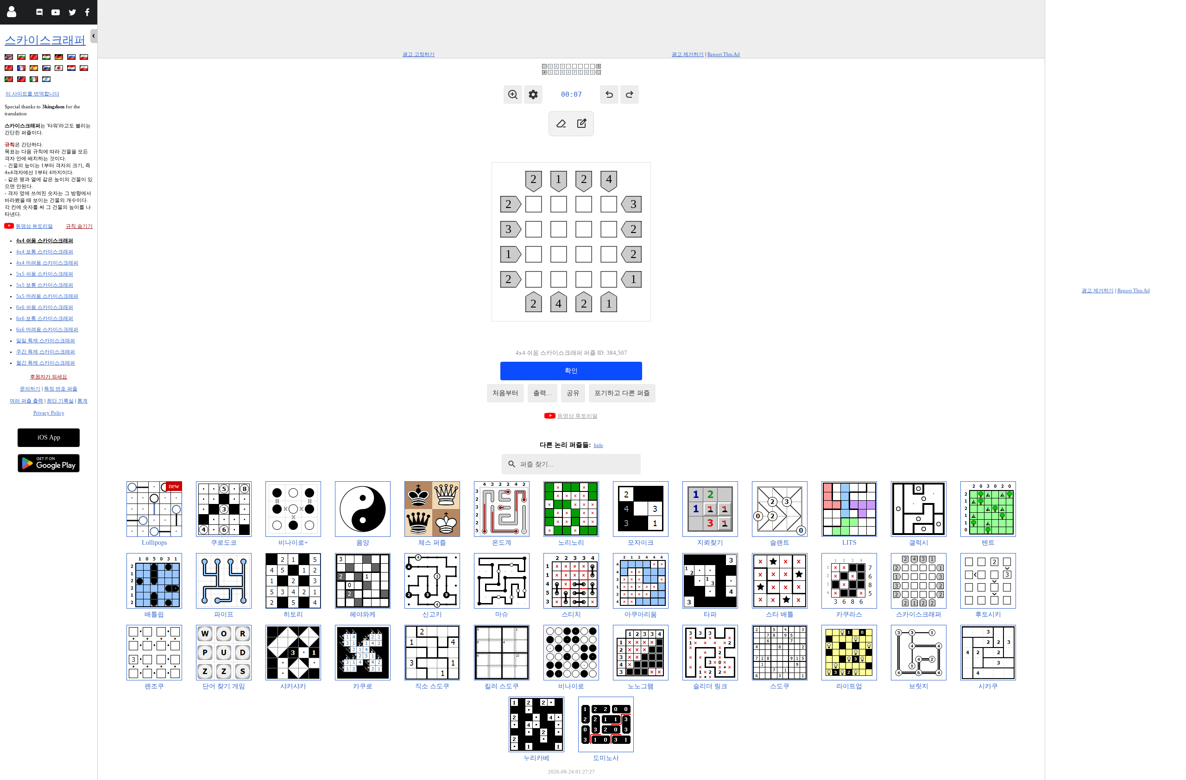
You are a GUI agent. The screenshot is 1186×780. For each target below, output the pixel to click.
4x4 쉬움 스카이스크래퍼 (44, 240)
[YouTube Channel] (57, 13)
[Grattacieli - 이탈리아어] (35, 80)
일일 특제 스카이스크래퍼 (45, 340)
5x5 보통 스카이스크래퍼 (44, 285)
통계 (82, 400)
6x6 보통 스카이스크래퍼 (44, 318)
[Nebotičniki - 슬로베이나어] (47, 69)
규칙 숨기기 (79, 226)
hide (598, 445)
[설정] (533, 94)
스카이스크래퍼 (45, 40)
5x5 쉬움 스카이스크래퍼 (44, 274)
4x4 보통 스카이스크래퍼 (44, 251)
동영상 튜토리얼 (34, 226)
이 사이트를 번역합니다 (32, 93)
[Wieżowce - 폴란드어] (85, 58)
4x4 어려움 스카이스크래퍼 (47, 262)
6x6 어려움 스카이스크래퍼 (47, 329)
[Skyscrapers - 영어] (10, 58)
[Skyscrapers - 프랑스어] (22, 69)
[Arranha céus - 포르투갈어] (10, 80)
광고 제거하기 (688, 54)
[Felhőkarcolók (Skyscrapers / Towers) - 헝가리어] (47, 58)
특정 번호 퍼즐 (60, 388)
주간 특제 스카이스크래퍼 (45, 351)
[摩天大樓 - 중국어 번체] (22, 80)
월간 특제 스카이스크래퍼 (45, 362)
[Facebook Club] (89, 13)
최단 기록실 (60, 400)
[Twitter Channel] (73, 13)
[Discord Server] (40, 13)
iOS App (49, 437)
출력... (542, 393)
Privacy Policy (48, 412)
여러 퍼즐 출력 (26, 400)
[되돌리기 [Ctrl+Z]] (609, 94)
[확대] (513, 94)
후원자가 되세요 (48, 376)
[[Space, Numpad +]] (581, 123)
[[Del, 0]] (561, 123)
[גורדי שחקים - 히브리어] (47, 80)
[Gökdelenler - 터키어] (10, 69)
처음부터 (505, 393)
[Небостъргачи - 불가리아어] (22, 58)
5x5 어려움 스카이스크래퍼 (47, 296)
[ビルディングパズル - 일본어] (60, 69)
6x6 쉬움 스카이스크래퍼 (44, 307)
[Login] (11, 13)
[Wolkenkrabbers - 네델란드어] (72, 69)
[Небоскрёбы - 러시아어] (72, 58)
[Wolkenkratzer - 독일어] (60, 58)
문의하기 (30, 388)
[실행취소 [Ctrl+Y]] (629, 94)
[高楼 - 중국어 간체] (35, 58)
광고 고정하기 (419, 54)
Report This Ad (723, 54)
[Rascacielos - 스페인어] (35, 69)
